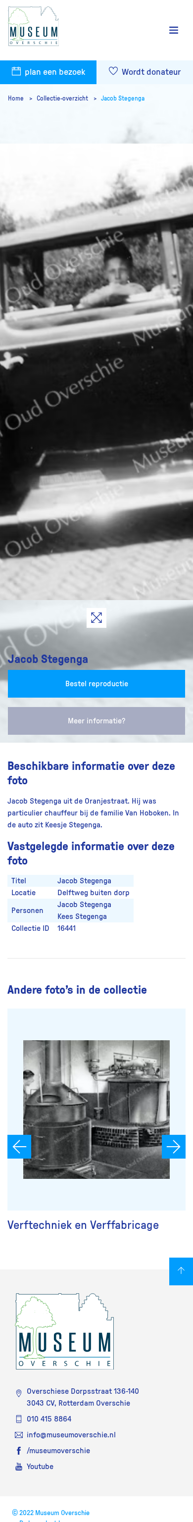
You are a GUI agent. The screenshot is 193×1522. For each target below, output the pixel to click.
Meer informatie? (96, 721)
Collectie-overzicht (63, 98)
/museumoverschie (58, 1451)
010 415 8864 (49, 1419)
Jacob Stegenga (123, 98)
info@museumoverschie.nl (71, 1435)
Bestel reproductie (96, 684)
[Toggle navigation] (173, 30)
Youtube (40, 1467)
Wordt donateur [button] (150, 72)
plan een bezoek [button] (54, 72)
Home (16, 98)
